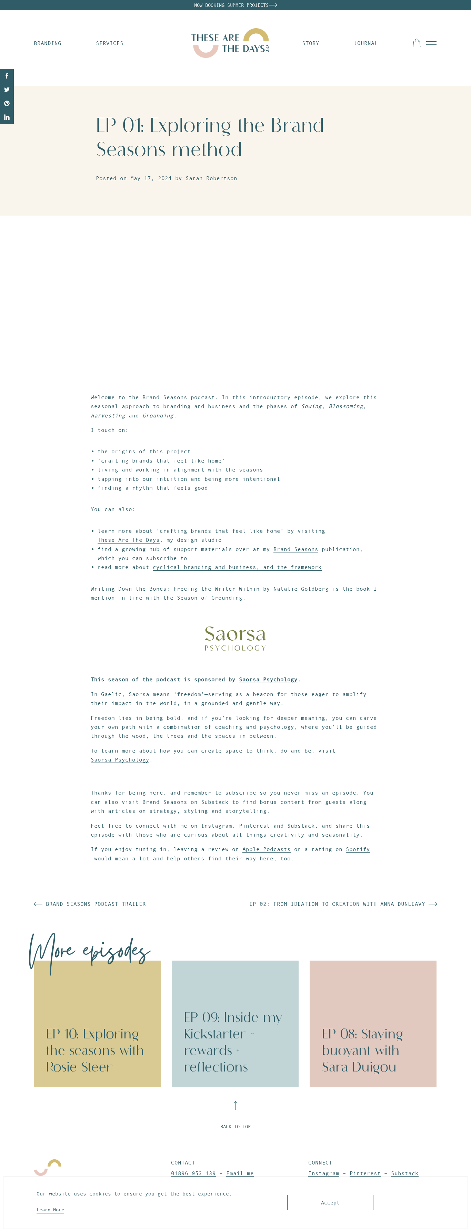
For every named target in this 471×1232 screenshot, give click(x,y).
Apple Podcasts (266, 849)
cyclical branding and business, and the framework (237, 567)
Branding (47, 43)
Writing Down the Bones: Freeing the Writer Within (175, 589)
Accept (330, 1202)
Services (109, 43)
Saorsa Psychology (268, 679)
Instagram (216, 825)
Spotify (358, 849)
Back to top (235, 1126)
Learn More (50, 1209)
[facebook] (7, 76)
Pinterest (254, 825)
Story (310, 43)
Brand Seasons (295, 549)
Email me (240, 1173)
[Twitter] (7, 89)
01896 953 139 (193, 1173)
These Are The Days (129, 540)
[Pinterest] (7, 103)
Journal (366, 43)
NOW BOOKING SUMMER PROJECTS (231, 5)
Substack (301, 825)
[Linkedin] (7, 117)
